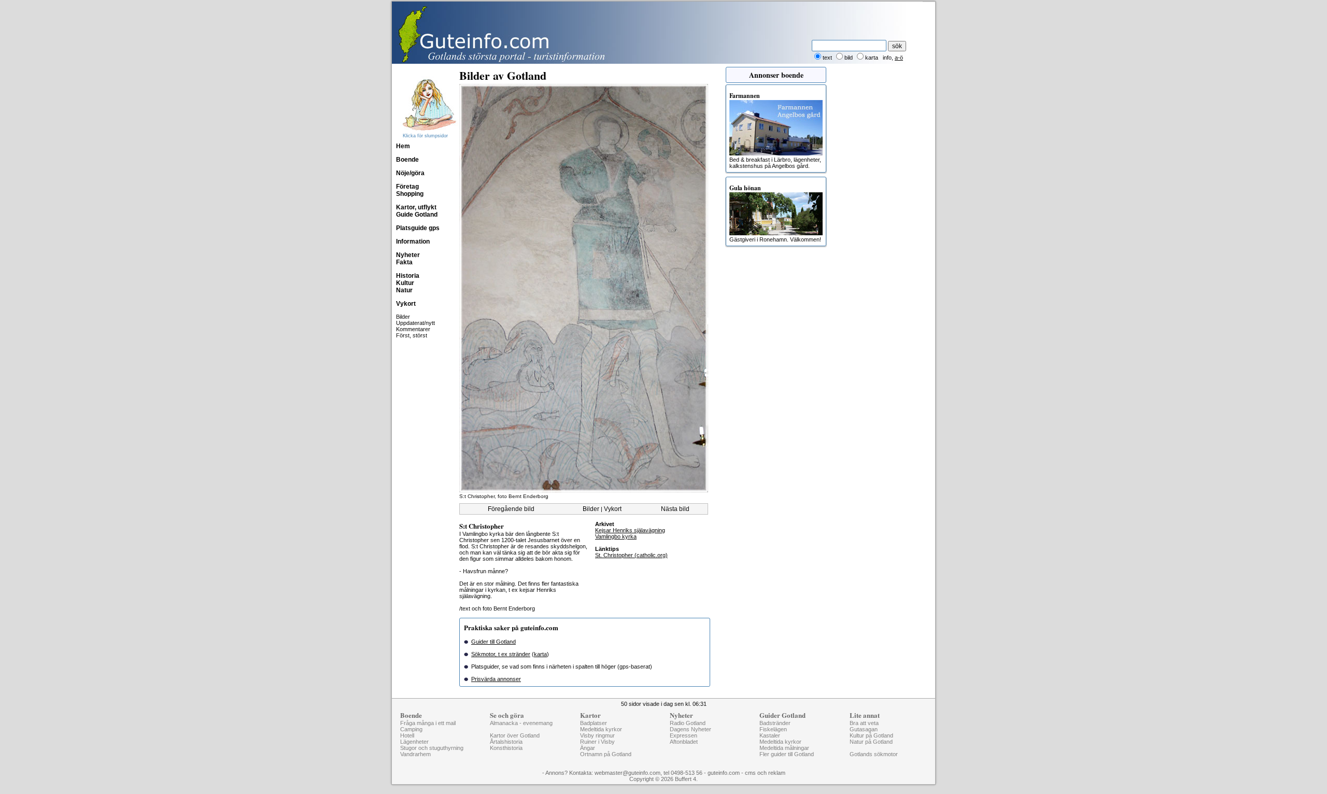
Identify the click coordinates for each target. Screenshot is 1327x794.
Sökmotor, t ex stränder (500, 654)
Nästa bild (675, 509)
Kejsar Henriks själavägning (630, 530)
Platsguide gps (418, 228)
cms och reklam (765, 773)
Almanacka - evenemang (521, 723)
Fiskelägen (773, 729)
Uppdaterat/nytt (415, 323)
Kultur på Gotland (871, 735)
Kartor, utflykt (416, 207)
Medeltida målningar (784, 748)
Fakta (404, 262)
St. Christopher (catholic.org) (631, 555)
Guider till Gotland (493, 642)
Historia (407, 275)
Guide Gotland (416, 214)
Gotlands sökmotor (874, 754)
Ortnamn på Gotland (605, 754)
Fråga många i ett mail (428, 723)
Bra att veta (864, 723)
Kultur (405, 283)
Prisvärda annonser (496, 679)
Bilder (403, 317)
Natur (404, 290)
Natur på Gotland (871, 742)
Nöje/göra (410, 173)
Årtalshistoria (506, 742)
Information (413, 241)
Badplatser (593, 723)
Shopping (409, 193)
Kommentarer (413, 329)
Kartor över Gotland (515, 735)
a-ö (899, 57)
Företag (407, 186)
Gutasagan (864, 729)
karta (540, 654)
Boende (407, 159)
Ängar (587, 748)
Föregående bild (511, 509)
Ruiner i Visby (597, 742)
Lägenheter (414, 742)
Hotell (407, 735)
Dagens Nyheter (690, 729)
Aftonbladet (684, 742)
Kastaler (769, 735)
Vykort (406, 303)
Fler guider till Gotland (786, 754)
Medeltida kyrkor (601, 729)
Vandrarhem (415, 754)
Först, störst (411, 335)
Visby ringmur (597, 735)
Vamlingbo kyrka (616, 536)
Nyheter (408, 255)
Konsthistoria (506, 748)
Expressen (683, 735)
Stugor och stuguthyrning (431, 748)
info (887, 57)
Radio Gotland (687, 723)
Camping (411, 729)
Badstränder (774, 723)
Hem (403, 146)
